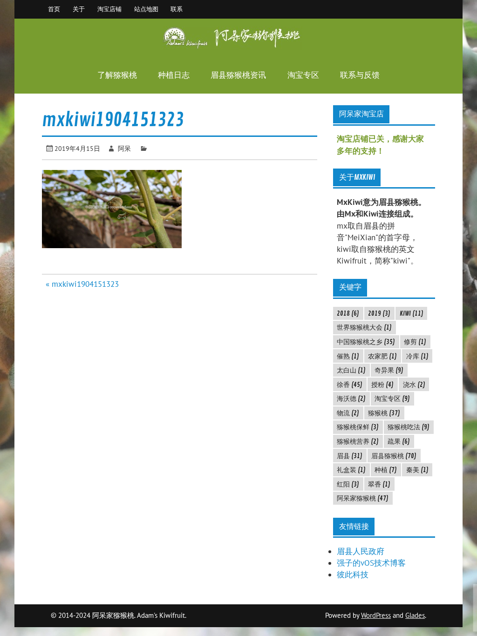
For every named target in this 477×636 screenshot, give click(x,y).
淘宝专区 (303, 75)
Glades (415, 615)
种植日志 (174, 75)
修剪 (415, 342)
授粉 (382, 384)
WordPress (376, 615)
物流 (348, 413)
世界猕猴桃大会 (364, 327)
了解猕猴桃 (117, 75)
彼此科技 (352, 574)
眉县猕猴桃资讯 (238, 75)
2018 (348, 313)
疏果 (399, 441)
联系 (176, 9)
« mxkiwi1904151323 (82, 284)
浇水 (414, 384)
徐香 (349, 384)
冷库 (417, 356)
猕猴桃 (384, 413)
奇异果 (389, 370)
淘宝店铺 (109, 9)
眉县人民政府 (360, 551)
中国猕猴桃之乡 (366, 342)
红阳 (348, 484)
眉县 (349, 456)
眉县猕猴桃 (393, 456)
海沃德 (351, 398)
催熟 (348, 356)
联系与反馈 (360, 75)
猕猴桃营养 (358, 441)
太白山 (351, 370)
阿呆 (124, 148)
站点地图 (146, 9)
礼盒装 (351, 470)
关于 (79, 9)
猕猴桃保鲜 (358, 427)
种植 (386, 470)
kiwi (411, 313)
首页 (54, 9)
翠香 (379, 484)
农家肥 (382, 356)
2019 (379, 313)
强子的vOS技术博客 (371, 563)
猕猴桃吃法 (408, 427)
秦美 (417, 470)
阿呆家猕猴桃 (362, 498)
